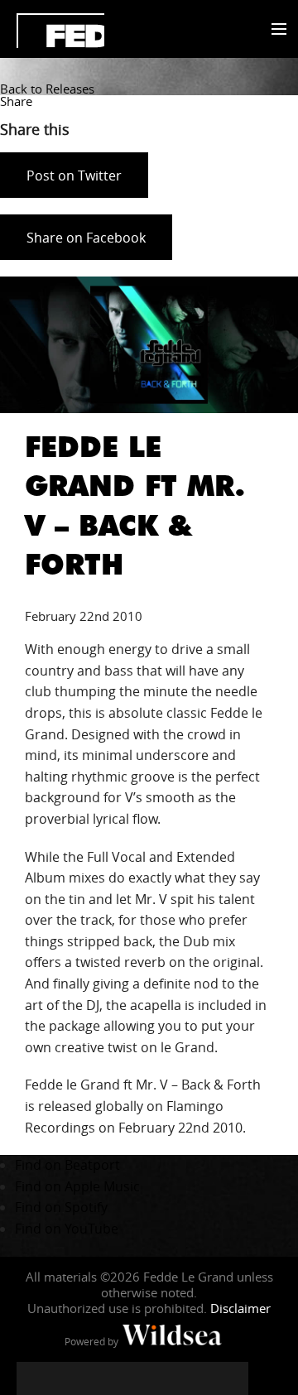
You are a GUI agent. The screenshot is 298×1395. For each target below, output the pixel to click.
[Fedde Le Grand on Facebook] (33, 1378)
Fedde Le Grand (60, 30)
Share (16, 101)
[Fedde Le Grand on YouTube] (132, 1378)
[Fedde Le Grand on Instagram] (99, 1378)
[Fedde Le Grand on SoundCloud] (165, 1378)
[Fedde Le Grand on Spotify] (198, 1378)
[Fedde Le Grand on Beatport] (231, 1378)
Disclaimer (240, 1308)
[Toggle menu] (275, 30)
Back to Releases (47, 88)
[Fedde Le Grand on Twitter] (66, 1378)
